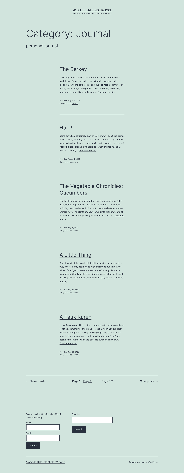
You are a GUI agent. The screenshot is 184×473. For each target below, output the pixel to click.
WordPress (152, 462)
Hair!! (66, 127)
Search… (76, 414)
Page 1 (76, 381)
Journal (75, 103)
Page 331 (107, 381)
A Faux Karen (75, 317)
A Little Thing (75, 255)
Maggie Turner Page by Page (92, 10)
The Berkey (73, 69)
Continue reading (106, 92)
